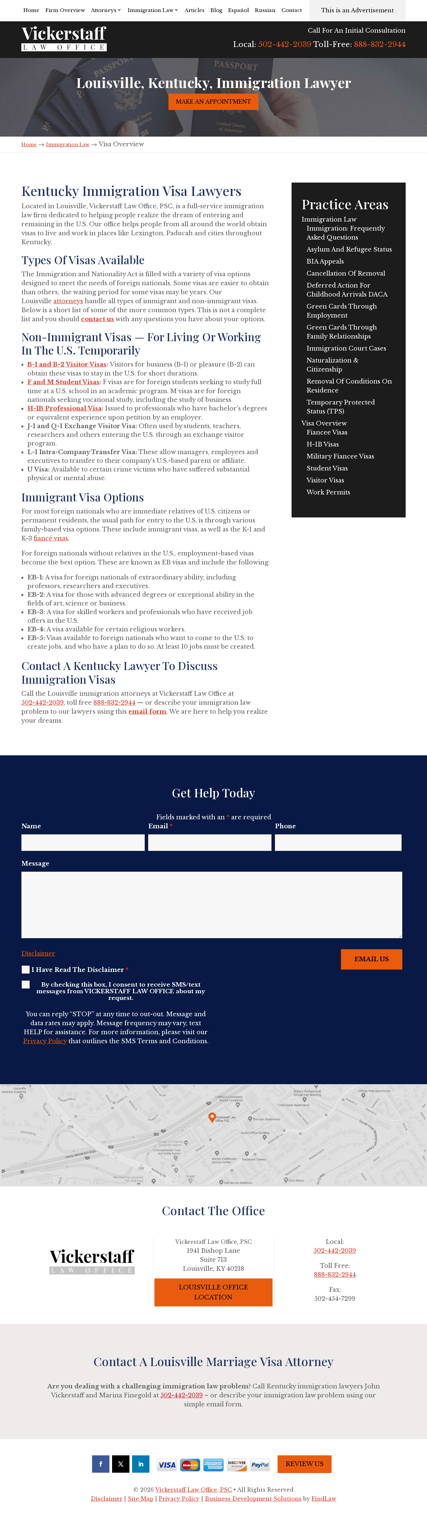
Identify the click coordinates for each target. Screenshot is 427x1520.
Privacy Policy (45, 1041)
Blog (216, 10)
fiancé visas (51, 538)
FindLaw (324, 1498)
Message (35, 863)
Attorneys (103, 10)
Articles (194, 10)
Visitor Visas (325, 480)
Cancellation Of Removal (346, 273)
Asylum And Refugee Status (349, 249)
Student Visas (327, 468)
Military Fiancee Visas (340, 456)
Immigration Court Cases (346, 348)
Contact (292, 10)
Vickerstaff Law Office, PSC (193, 1489)
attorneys (68, 301)
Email (160, 826)
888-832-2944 (380, 44)
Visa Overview (324, 423)
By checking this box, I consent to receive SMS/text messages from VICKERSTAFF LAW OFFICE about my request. (120, 992)
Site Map (140, 1498)
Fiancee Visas (327, 432)
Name (31, 826)
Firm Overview (65, 10)
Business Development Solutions (253, 1498)
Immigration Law (150, 10)
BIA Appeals (325, 261)
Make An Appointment (213, 101)
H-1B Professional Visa (64, 408)
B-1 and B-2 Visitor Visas (66, 364)
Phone (285, 826)
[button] (420, 1471)
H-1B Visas (323, 444)
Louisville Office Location (213, 1292)
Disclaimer (38, 953)
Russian (265, 10)
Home (31, 10)
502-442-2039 (285, 44)
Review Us (305, 1464)
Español (238, 10)
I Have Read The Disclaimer (79, 970)
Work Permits (328, 492)
